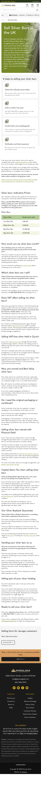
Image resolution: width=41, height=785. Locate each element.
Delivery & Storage (30, 701)
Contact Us (11, 701)
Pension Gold (30, 704)
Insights (30, 698)
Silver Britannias (8, 496)
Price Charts (30, 708)
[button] (14, 687)
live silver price (26, 265)
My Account (11, 698)
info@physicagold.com (22, 162)
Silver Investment (30, 717)
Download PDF (7, 642)
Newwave (24, 772)
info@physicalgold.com (9, 621)
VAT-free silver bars (18, 326)
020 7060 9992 (5, 1)
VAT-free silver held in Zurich (28, 454)
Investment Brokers (30, 711)
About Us (11, 704)
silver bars (10, 535)
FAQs (11, 708)
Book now (20, 659)
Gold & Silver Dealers (30, 714)
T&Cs (21, 733)
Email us (13, 1)
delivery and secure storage (10, 464)
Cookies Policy (32, 733)
